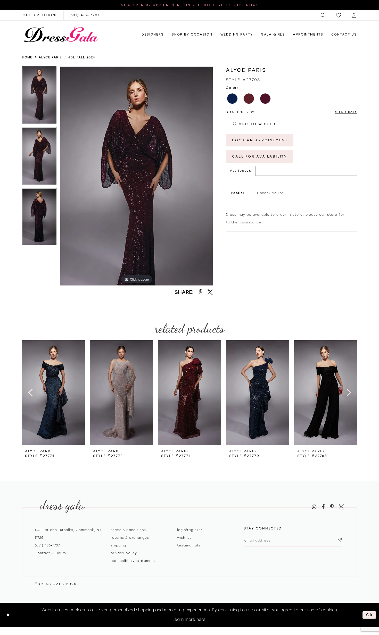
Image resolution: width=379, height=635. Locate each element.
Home (27, 57)
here (200, 619)
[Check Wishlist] (339, 15)
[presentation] (53, 392)
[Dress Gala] (61, 34)
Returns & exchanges (130, 538)
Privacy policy (124, 553)
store (332, 214)
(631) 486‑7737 (47, 545)
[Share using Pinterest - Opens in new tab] (201, 292)
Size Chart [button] (346, 112)
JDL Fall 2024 (81, 57)
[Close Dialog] (8, 615)
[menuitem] (323, 15)
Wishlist (184, 538)
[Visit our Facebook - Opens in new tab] (323, 507)
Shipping (118, 545)
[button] (323, 15)
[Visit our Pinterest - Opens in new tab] (332, 507)
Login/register (189, 530)
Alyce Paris (50, 57)
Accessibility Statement (133, 561)
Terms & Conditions (128, 530)
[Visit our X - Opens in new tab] (341, 507)
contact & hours (50, 553)
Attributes (240, 170)
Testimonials (188, 545)
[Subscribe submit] (340, 540)
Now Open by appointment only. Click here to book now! (189, 5)
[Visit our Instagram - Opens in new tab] (314, 507)
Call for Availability (259, 156)
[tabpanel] (39, 96)
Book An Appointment (260, 140)
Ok (369, 615)
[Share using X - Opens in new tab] (210, 292)
